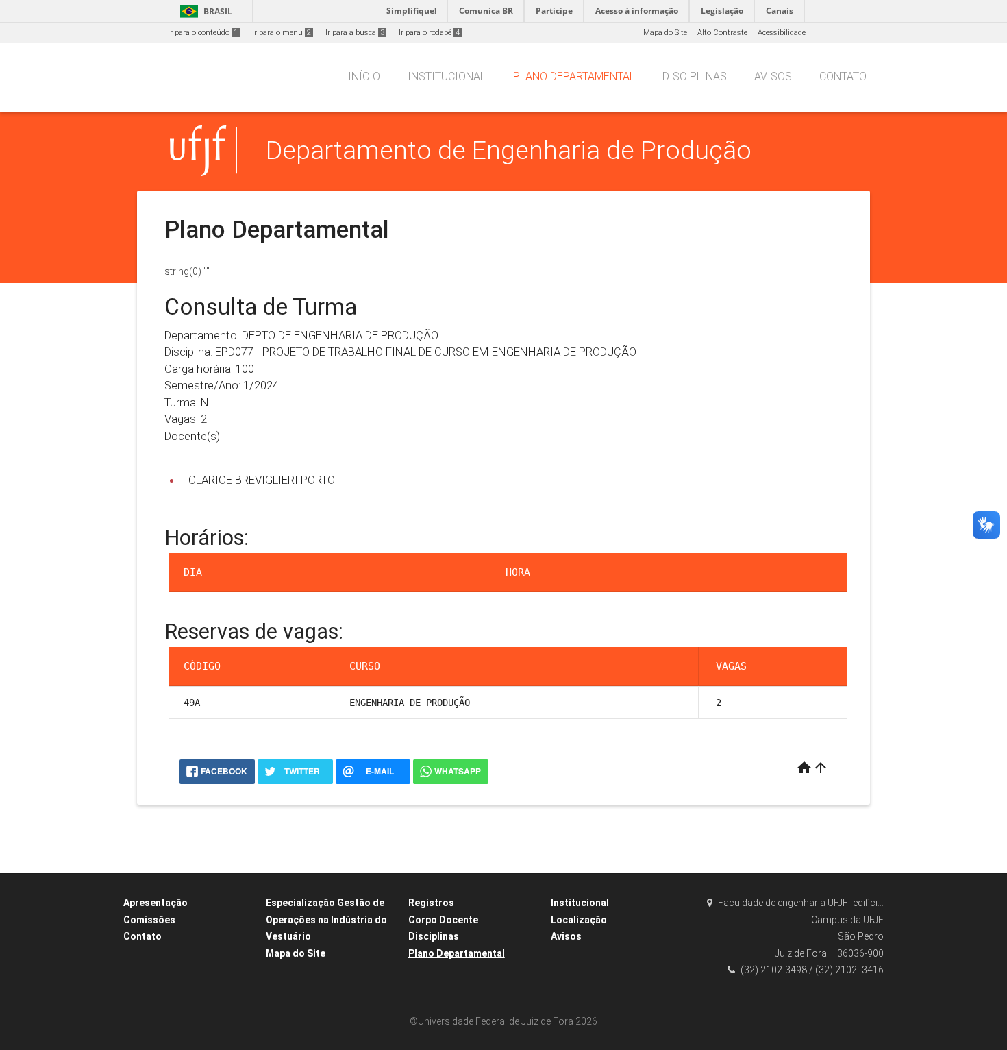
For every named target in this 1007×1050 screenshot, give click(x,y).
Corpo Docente (443, 919)
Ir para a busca (354, 32)
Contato (843, 76)
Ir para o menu (281, 32)
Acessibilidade (782, 32)
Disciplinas (694, 76)
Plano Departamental (574, 76)
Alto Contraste (722, 32)
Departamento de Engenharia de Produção (508, 150)
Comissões (149, 919)
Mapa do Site (665, 32)
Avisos (773, 76)
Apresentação (155, 902)
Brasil (203, 11)
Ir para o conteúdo (203, 32)
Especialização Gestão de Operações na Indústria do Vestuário (326, 919)
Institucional (447, 76)
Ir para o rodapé (429, 32)
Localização (579, 919)
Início (364, 76)
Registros (431, 902)
